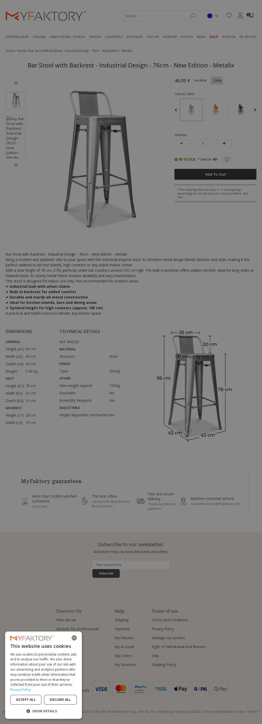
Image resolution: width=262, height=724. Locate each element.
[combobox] (74, 637)
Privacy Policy (20, 689)
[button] (43, 711)
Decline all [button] (60, 699)
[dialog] (43, 675)
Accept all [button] (26, 699)
